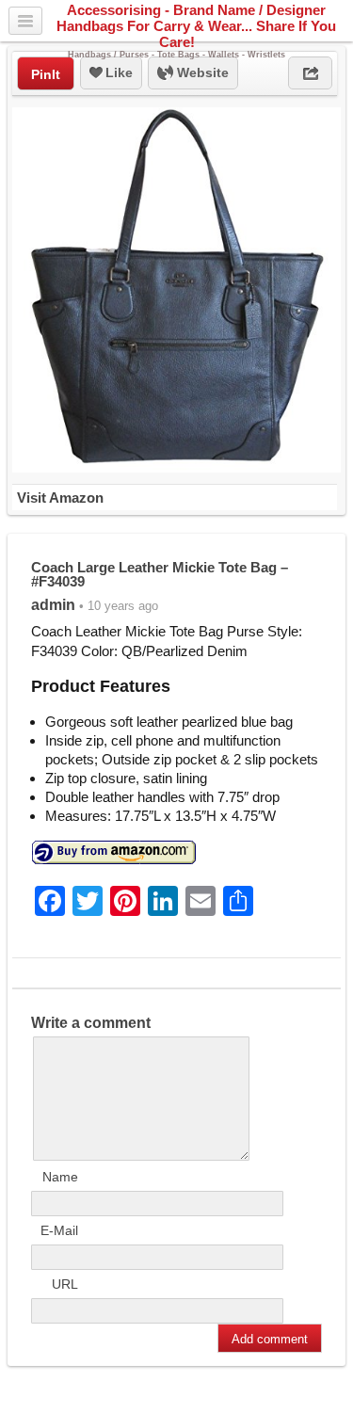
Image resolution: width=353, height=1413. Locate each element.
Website (201, 72)
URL (65, 1284)
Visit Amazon (60, 498)
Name (60, 1176)
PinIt (45, 74)
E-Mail (59, 1230)
